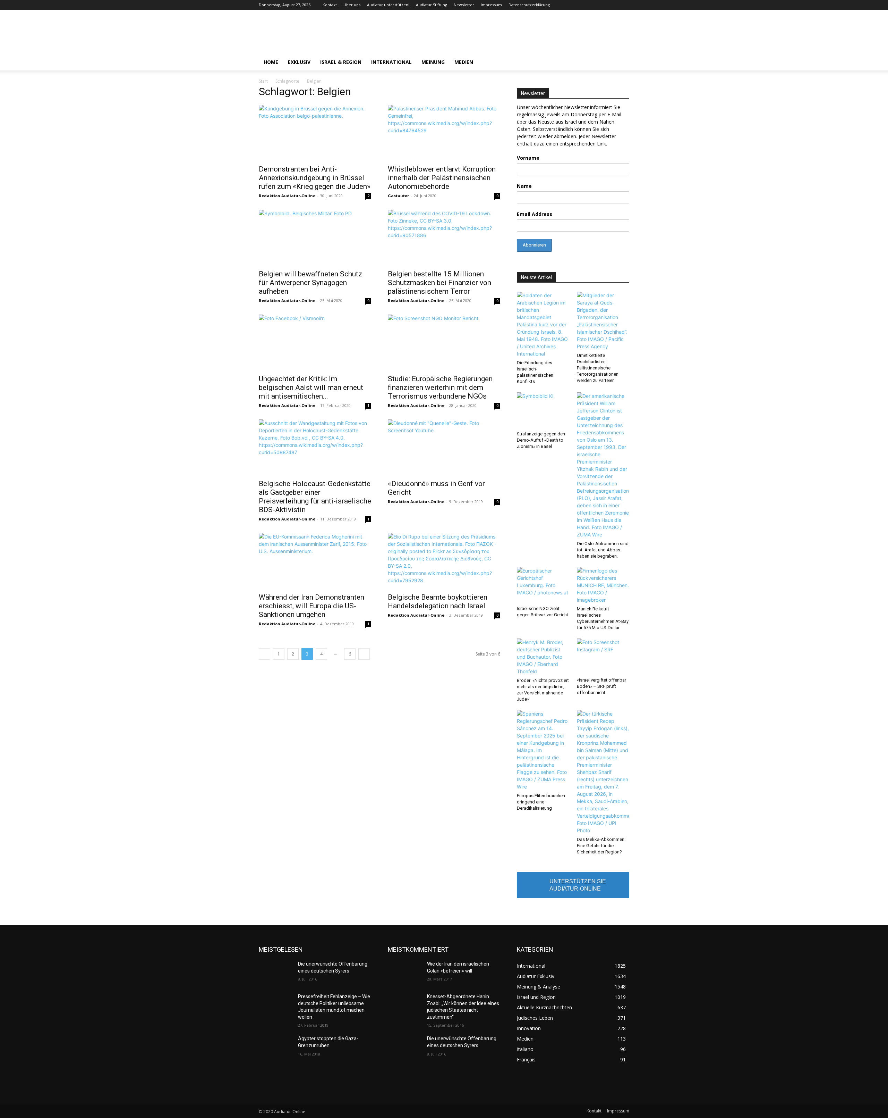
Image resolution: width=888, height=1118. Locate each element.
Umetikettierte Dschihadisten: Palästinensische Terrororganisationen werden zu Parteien (597, 368)
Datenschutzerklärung (529, 4)
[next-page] (364, 654)
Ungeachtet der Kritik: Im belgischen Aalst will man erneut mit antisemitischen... (311, 387)
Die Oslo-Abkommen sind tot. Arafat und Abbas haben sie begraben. (603, 550)
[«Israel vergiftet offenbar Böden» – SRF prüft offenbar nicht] (603, 657)
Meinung (433, 62)
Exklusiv (299, 62)
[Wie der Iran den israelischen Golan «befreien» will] (404, 972)
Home (271, 62)
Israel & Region (340, 62)
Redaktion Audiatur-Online (287, 195)
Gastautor (398, 195)
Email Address (534, 214)
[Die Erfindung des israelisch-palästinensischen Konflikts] (543, 324)
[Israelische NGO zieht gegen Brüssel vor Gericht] (543, 585)
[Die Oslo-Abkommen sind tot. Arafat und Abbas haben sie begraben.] (603, 465)
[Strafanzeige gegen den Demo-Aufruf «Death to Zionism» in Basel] (543, 410)
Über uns (351, 4)
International (391, 62)
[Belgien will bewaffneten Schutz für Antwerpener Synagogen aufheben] (315, 237)
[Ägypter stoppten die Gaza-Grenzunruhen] (275, 1047)
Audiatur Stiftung (431, 4)
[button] (621, 62)
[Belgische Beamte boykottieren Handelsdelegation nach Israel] (444, 561)
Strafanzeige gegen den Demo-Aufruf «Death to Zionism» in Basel (541, 440)
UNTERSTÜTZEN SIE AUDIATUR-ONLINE (577, 885)
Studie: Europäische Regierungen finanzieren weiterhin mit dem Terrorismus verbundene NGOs (440, 387)
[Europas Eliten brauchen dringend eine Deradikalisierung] (543, 750)
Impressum (491, 4)
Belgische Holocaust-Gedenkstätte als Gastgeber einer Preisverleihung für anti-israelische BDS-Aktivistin (315, 496)
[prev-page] (264, 654)
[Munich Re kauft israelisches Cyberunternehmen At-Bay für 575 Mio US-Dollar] (603, 585)
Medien (463, 62)
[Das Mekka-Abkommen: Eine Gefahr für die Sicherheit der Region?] (603, 772)
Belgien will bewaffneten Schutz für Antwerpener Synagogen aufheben (310, 282)
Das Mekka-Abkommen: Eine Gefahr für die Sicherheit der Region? (601, 845)
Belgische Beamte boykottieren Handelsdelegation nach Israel (437, 601)
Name (524, 186)
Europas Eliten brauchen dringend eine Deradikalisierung (541, 802)
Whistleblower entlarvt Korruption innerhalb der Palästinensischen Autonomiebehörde (442, 178)
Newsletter (464, 4)
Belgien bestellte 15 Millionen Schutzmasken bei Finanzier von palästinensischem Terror (439, 282)
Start (263, 81)
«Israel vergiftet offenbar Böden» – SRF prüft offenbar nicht (601, 686)
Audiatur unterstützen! (388, 4)
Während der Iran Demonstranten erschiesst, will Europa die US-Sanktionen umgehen (311, 606)
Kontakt (330, 4)
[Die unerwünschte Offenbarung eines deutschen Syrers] (275, 972)
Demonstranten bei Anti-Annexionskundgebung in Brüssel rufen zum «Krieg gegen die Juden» (314, 178)
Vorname (528, 158)
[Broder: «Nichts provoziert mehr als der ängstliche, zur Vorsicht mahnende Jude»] (543, 657)
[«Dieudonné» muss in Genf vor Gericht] (444, 447)
